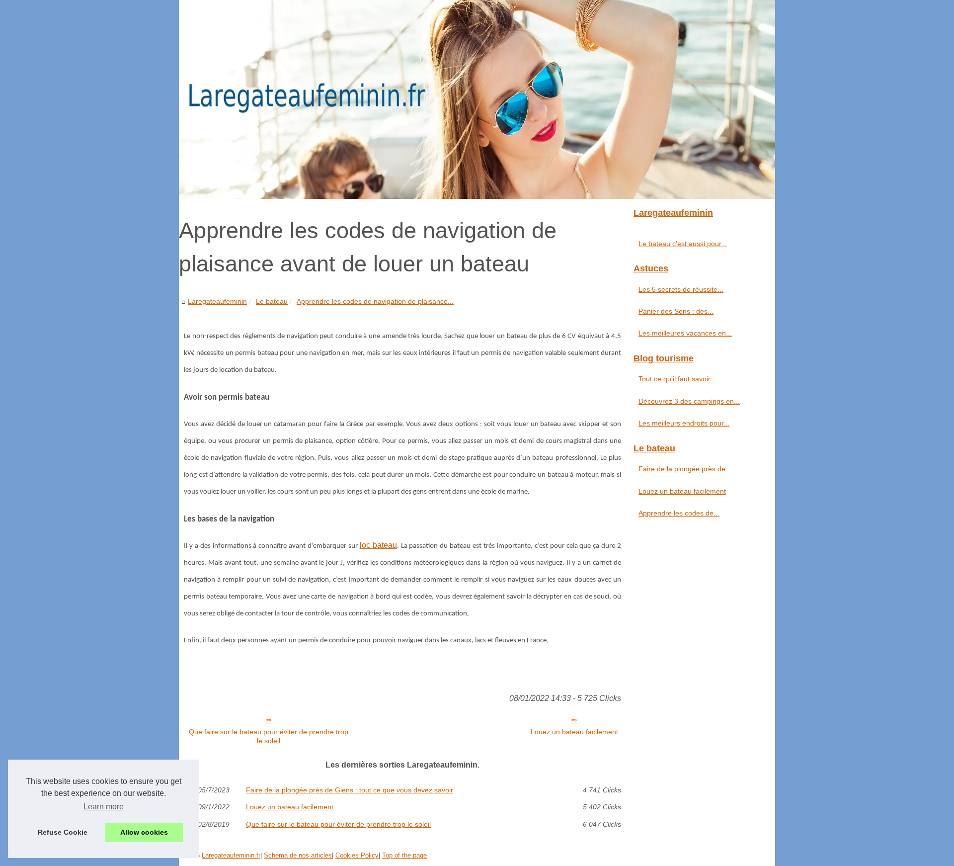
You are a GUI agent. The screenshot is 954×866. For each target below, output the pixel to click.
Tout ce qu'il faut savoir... (677, 379)
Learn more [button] (103, 806)
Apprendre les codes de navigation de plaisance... (375, 301)
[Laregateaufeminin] (477, 99)
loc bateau (378, 545)
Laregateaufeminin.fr (231, 855)
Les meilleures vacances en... (685, 333)
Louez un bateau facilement (574, 732)
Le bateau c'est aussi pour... (682, 244)
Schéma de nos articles (298, 855)
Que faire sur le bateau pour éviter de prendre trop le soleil (268, 736)
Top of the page (404, 855)
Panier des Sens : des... (676, 311)
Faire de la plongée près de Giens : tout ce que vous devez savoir (349, 789)
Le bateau (272, 301)
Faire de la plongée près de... (684, 469)
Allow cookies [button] (144, 832)
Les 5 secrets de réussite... (680, 289)
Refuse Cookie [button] (62, 832)
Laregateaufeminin (217, 301)
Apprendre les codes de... (678, 513)
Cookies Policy (357, 855)
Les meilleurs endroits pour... (683, 423)
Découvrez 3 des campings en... (689, 401)
